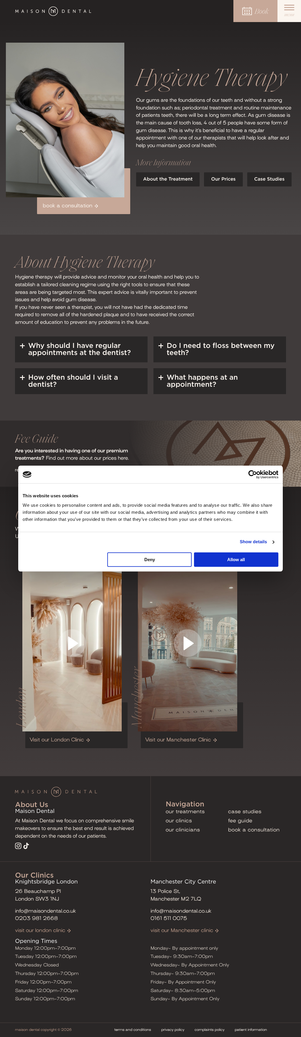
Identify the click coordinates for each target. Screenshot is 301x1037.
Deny (149, 559)
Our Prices (223, 179)
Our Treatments (185, 811)
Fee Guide (240, 820)
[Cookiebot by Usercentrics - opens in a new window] (252, 474)
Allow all (236, 559)
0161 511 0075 (168, 918)
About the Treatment (168, 179)
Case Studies (269, 179)
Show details (253, 541)
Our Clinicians (183, 830)
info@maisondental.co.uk (45, 911)
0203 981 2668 (36, 918)
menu (289, 15)
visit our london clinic (40, 930)
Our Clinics (179, 820)
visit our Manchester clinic (181, 930)
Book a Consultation (254, 830)
